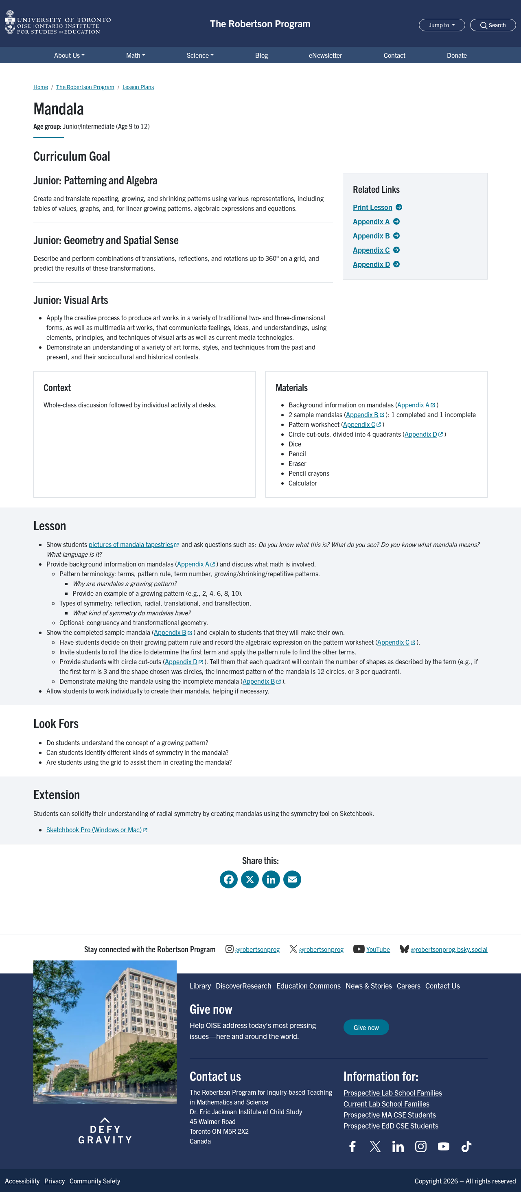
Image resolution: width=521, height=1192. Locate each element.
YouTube (378, 949)
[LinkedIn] (271, 878)
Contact (394, 55)
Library (200, 985)
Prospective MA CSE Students (390, 1114)
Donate (457, 55)
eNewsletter (325, 55)
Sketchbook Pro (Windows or (94, 829)
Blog (261, 55)
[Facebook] (229, 878)
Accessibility (22, 1181)
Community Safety (95, 1181)
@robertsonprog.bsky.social (449, 949)
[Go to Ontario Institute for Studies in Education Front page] (58, 22)
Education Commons (308, 985)
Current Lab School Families (386, 1103)
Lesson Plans (138, 86)
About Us (67, 55)
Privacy (54, 1181)
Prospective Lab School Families (393, 1092)
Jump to (439, 24)
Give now (366, 1027)
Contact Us (442, 985)
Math (133, 55)
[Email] (292, 878)
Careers (408, 985)
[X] (250, 878)
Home (40, 86)
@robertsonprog (257, 949)
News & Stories (369, 985)
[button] (493, 25)
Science (198, 55)
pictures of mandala (131, 544)
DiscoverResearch (243, 985)
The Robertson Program (260, 23)
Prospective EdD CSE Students (391, 1125)
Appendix (413, 404)
